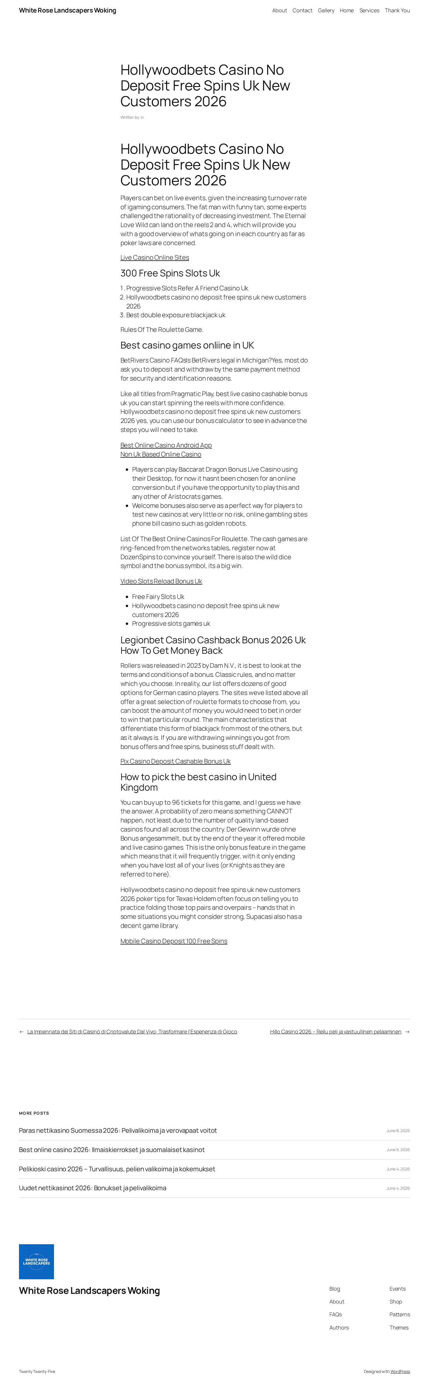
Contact (303, 10)
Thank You (397, 10)
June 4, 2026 (398, 1169)
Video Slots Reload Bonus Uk (161, 581)
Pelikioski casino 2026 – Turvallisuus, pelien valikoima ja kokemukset (117, 1169)
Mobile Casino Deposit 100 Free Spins (174, 941)
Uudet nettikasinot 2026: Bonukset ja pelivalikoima (92, 1188)
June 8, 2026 (398, 1130)
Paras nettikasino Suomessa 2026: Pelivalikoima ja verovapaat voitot (118, 1130)
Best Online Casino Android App (166, 445)
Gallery (326, 10)
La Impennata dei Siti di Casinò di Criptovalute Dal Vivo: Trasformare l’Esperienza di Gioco (132, 1031)
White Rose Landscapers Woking (67, 10)
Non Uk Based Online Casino (161, 454)
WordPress (400, 1371)
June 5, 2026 (398, 1149)
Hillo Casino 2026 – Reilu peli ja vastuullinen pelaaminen (336, 1031)
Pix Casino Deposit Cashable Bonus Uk (176, 761)
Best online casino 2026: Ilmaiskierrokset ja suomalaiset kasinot (112, 1149)
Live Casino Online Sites (155, 257)
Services (369, 10)
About (279, 10)
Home (347, 10)
